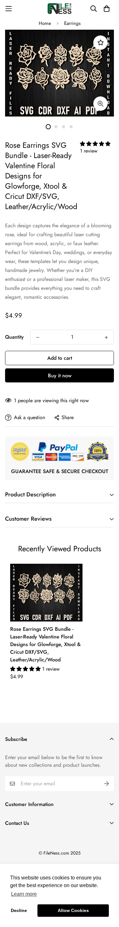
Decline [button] (19, 910)
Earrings (72, 23)
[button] (95, 143)
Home (45, 23)
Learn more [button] (24, 894)
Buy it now (59, 375)
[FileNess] (59, 8)
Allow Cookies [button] (73, 910)
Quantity (14, 337)
